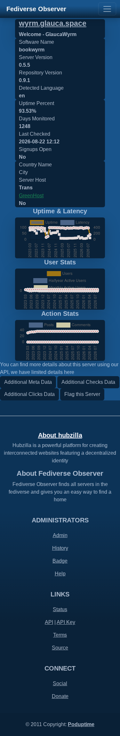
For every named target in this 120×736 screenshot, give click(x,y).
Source (60, 647)
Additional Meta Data (28, 382)
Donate (60, 696)
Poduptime (81, 724)
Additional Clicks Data (29, 394)
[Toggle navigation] (107, 9)
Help (60, 573)
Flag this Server (82, 394)
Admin (60, 535)
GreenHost (31, 195)
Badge (60, 561)
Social (60, 683)
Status (60, 609)
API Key (66, 622)
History (60, 548)
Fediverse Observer (36, 8)
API (49, 622)
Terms (60, 635)
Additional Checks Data (88, 382)
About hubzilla (60, 435)
